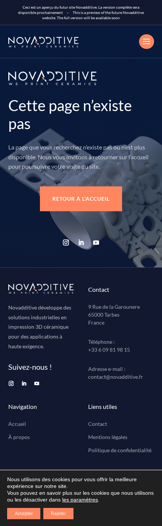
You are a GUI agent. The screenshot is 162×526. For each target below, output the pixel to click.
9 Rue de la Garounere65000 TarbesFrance (114, 314)
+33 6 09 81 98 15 (109, 349)
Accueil (17, 424)
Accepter (24, 513)
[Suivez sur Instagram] (66, 242)
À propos (19, 437)
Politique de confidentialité (119, 450)
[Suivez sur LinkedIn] (81, 242)
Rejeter (58, 513)
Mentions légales (107, 437)
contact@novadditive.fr (115, 377)
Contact (97, 424)
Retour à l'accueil (81, 198)
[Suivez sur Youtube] (96, 242)
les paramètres (80, 500)
